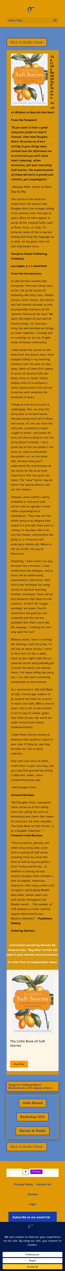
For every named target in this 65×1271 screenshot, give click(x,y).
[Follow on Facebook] (26, 1172)
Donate (32, 1194)
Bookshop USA (32, 1116)
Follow (36, 1171)
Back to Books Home (26, 42)
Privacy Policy (23, 1184)
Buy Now (19, 1064)
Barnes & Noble (32, 1130)
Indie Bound (33, 1103)
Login (32, 1204)
